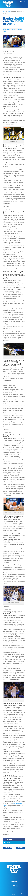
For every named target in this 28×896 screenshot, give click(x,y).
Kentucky (13, 29)
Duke (4, 29)
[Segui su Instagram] (21, 1)
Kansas (8, 29)
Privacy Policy (18, 879)
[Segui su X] (24, 1)
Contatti (9, 879)
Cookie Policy (14, 881)
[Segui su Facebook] (18, 1)
